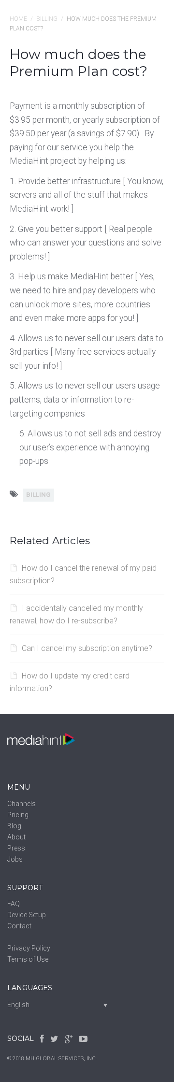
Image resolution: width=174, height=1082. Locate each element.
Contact (19, 926)
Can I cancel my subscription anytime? (87, 648)
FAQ (13, 904)
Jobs (15, 859)
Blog (14, 826)
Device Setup (26, 915)
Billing (47, 18)
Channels (21, 804)
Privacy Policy (28, 948)
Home (18, 18)
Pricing (18, 815)
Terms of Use (27, 959)
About (16, 837)
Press (16, 848)
